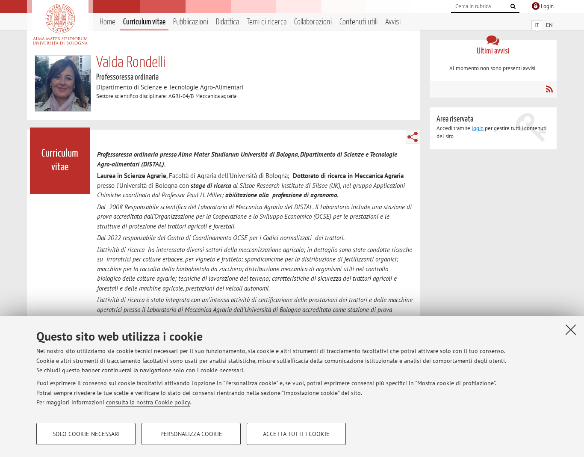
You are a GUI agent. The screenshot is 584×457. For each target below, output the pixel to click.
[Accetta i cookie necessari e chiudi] (571, 329)
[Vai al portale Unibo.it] (60, 24)
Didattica (227, 22)
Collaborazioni (313, 22)
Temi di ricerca (266, 22)
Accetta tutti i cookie (296, 434)
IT (536, 25)
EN (549, 25)
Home (107, 22)
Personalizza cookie (191, 434)
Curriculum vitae (144, 22)
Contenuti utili (358, 22)
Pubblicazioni (190, 22)
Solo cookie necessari (86, 434)
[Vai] (513, 6)
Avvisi (393, 22)
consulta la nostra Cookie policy (148, 402)
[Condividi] (412, 137)
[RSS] (549, 89)
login (478, 128)
